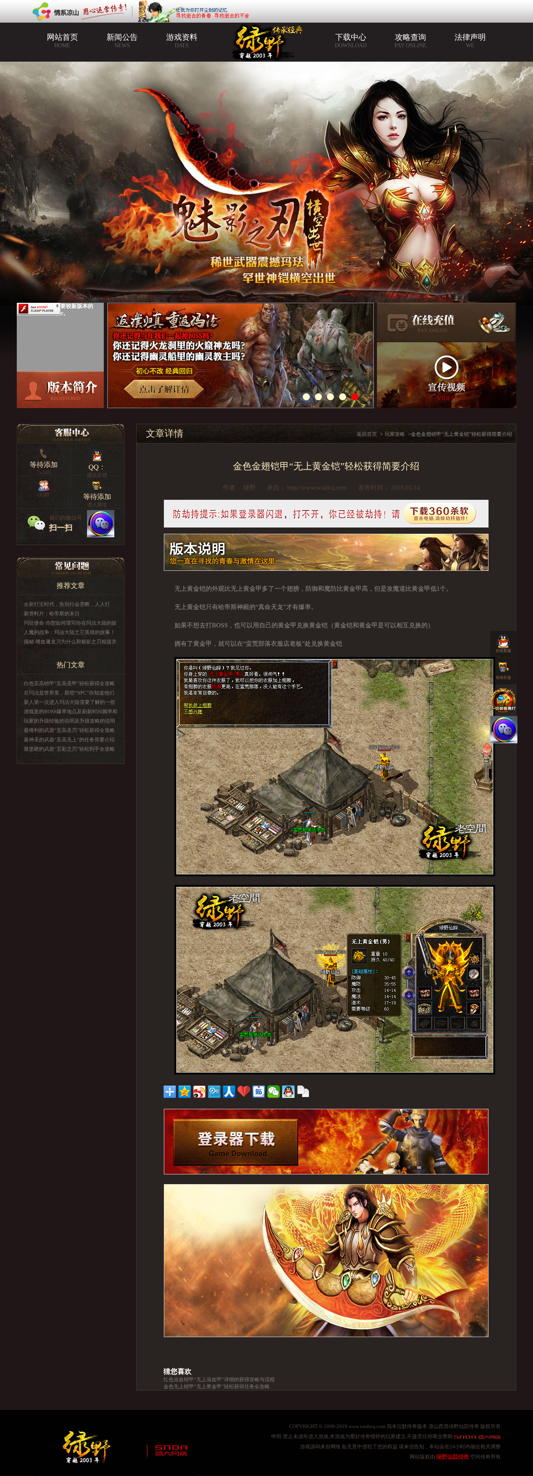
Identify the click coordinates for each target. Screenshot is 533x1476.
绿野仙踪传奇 (452, 1457)
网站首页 (62, 40)
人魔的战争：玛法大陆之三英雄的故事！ (69, 632)
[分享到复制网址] (303, 1091)
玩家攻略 (395, 434)
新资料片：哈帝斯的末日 (52, 613)
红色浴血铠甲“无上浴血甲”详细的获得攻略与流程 (219, 1379)
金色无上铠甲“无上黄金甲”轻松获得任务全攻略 (216, 1386)
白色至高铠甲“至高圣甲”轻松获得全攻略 (69, 683)
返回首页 (367, 434)
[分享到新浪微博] (199, 1091)
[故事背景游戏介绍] (243, 355)
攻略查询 (410, 40)
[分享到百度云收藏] (244, 1091)
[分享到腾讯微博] (214, 1091)
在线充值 (446, 322)
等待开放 (503, 677)
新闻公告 (122, 40)
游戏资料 (181, 40)
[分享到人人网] (229, 1091)
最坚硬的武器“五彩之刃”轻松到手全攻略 (69, 749)
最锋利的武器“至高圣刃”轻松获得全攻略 (69, 730)
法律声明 (470, 40)
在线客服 (503, 650)
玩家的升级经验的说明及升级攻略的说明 (69, 721)
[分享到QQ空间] (184, 1091)
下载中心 (351, 40)
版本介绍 (60, 389)
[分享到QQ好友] (288, 1091)
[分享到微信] (273, 1091)
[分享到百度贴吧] (258, 1091)
